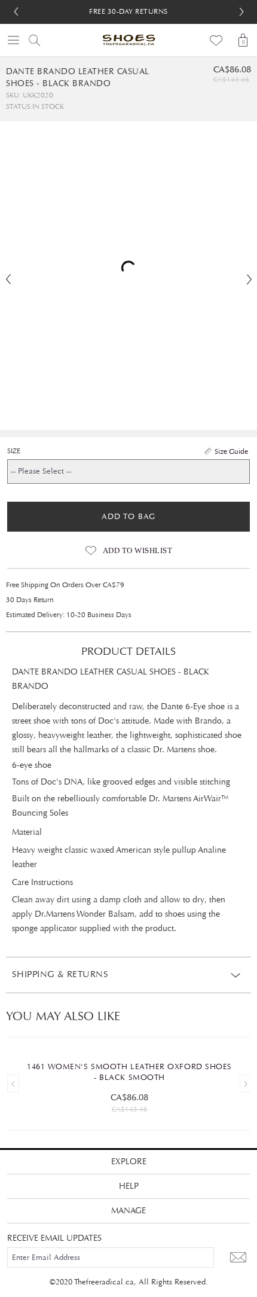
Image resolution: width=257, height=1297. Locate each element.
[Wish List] (216, 40)
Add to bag (128, 516)
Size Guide (231, 451)
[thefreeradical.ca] (128, 40)
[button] (241, 12)
